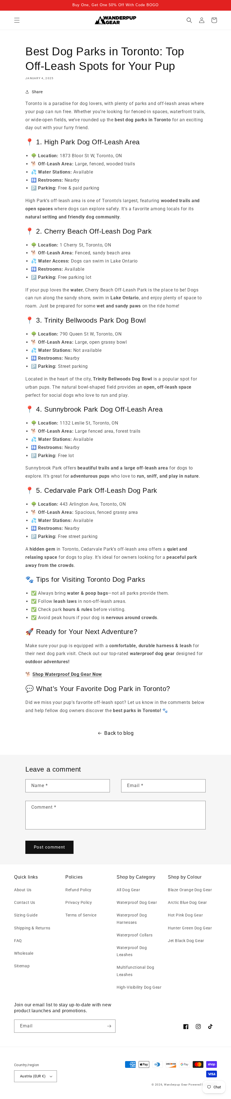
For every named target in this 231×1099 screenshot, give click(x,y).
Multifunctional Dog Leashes (135, 971)
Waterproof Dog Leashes (132, 951)
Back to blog (119, 733)
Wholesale (23, 953)
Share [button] (37, 92)
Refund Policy (78, 890)
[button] (17, 20)
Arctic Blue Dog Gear (187, 902)
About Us (23, 890)
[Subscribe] (109, 1026)
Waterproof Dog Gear (137, 902)
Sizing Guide (25, 915)
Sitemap (22, 966)
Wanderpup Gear (176, 1084)
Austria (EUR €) (33, 1076)
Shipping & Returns (32, 928)
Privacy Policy (78, 902)
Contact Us (24, 902)
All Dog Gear (128, 890)
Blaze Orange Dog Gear (190, 890)
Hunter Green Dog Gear (190, 928)
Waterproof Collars (135, 935)
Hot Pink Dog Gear (185, 915)
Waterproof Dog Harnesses (132, 918)
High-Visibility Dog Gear (139, 987)
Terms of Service (81, 915)
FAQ (18, 940)
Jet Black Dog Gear (186, 940)
